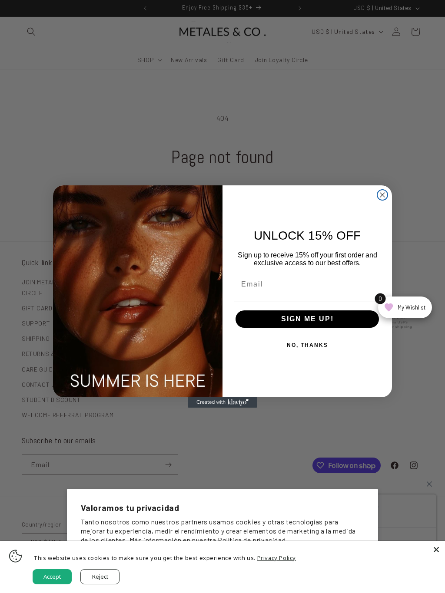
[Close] (436, 549)
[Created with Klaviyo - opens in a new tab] (222, 402)
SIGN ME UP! (307, 319)
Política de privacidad (252, 540)
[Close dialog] (382, 195)
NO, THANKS (307, 345)
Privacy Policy (276, 558)
